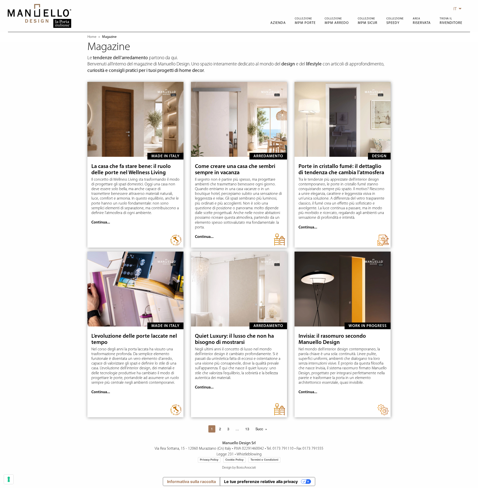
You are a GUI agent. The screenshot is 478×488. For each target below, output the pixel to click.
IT (455, 8)
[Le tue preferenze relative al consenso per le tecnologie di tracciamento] (8, 479)
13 (247, 428)
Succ (259, 428)
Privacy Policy (209, 459)
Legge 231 (225, 454)
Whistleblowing (249, 454)
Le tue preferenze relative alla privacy (261, 481)
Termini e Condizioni (264, 459)
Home (91, 37)
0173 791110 (283, 449)
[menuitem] (456, 8)
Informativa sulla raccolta (191, 481)
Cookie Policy (234, 459)
